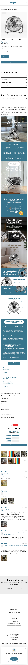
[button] (14, 25)
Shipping (9, 46)
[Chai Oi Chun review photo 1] (4, 501)
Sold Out (5, 56)
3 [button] (14, 566)
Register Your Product (14, 634)
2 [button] (12, 566)
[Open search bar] (5, 2)
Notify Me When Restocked (14, 62)
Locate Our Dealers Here (14, 612)
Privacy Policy (14, 639)
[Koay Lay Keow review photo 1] (4, 524)
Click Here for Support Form (14, 625)
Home (2, 9)
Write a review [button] (14, 445)
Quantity (3, 48)
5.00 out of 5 (17, 431)
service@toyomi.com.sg (14, 623)
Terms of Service (14, 637)
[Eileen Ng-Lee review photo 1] (4, 483)
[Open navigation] (2, 2)
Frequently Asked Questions (14, 636)
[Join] (21, 588)
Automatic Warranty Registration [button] (8, 98)
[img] (4, 471)
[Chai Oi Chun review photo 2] (11, 501)
